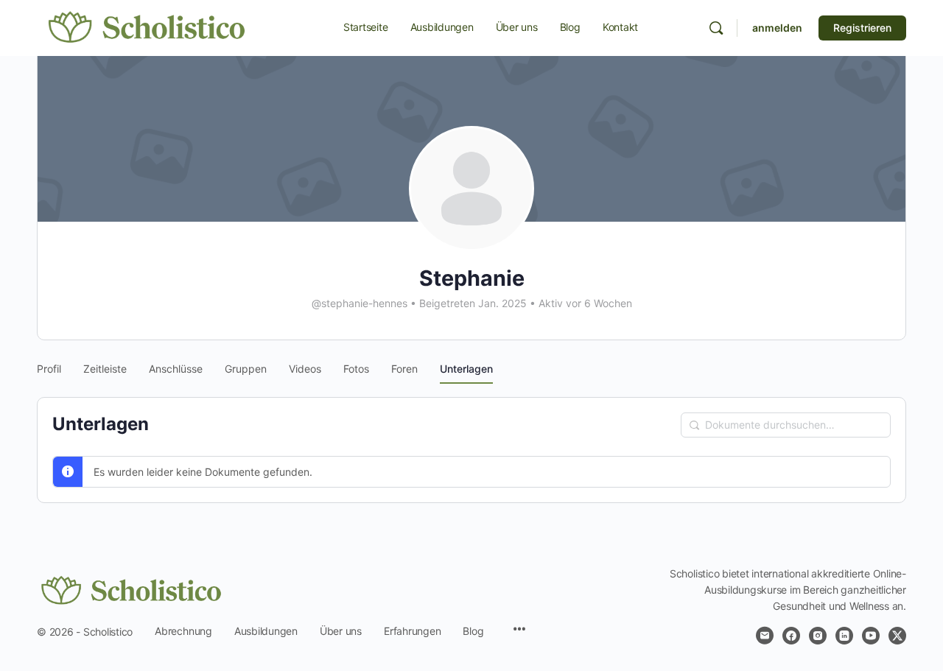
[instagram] (818, 635)
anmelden (777, 27)
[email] (765, 635)
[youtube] (871, 635)
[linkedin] (844, 635)
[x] (897, 635)
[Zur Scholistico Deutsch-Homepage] (147, 27)
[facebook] (791, 635)
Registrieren (862, 27)
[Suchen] (716, 28)
